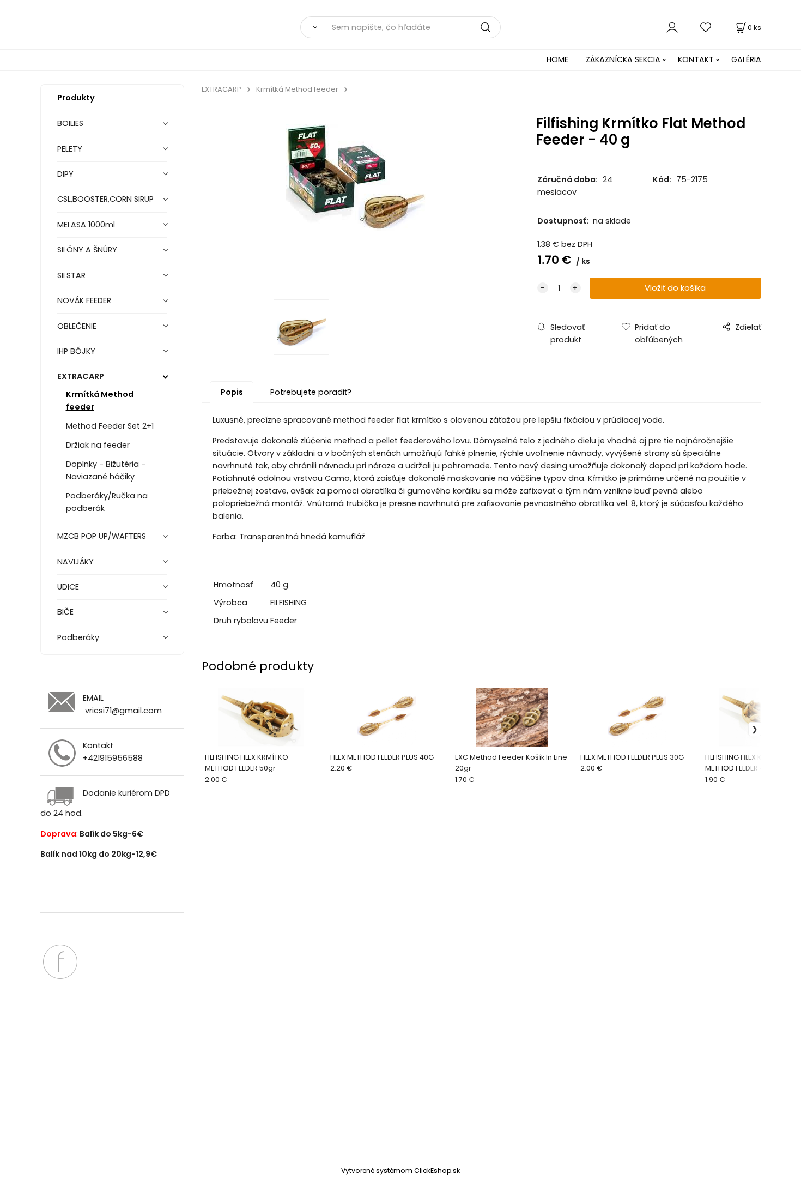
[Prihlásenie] (672, 27)
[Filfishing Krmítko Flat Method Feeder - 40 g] (355, 200)
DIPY (65, 174)
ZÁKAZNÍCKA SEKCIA (623, 59)
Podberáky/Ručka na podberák (107, 502)
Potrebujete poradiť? (310, 392)
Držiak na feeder (98, 445)
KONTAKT (696, 59)
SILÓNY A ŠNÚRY (87, 249)
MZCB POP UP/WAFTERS (101, 536)
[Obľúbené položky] (706, 27)
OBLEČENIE (76, 326)
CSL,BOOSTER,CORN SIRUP (105, 199)
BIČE (65, 611)
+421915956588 (113, 758)
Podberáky (78, 637)
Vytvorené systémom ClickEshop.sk (400, 1170)
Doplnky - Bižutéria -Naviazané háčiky (105, 470)
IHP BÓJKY (76, 351)
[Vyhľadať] (312, 27)
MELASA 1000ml (86, 224)
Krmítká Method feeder (100, 400)
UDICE (68, 586)
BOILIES (70, 123)
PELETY (69, 148)
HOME (557, 59)
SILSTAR (71, 275)
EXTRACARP (80, 376)
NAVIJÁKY (75, 561)
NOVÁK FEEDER (84, 300)
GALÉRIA (746, 59)
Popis (232, 392)
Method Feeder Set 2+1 (110, 425)
